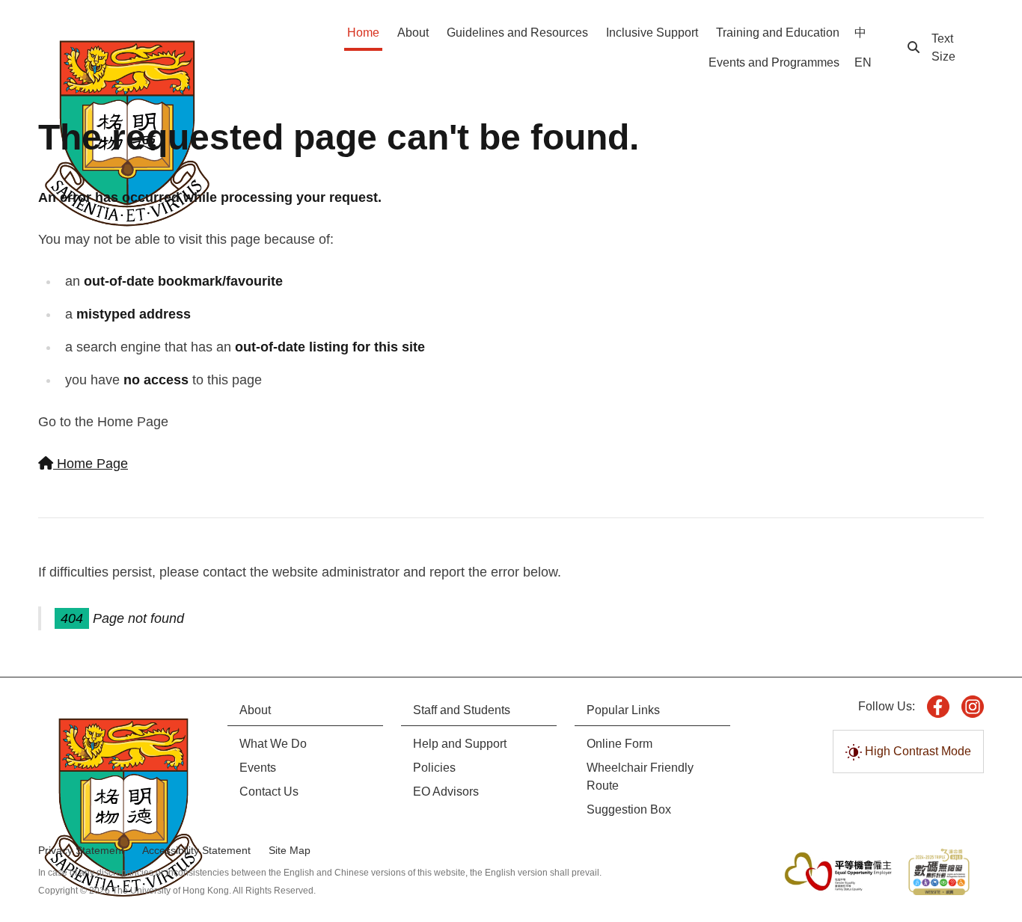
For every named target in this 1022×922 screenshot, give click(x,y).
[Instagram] (972, 706)
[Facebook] (938, 706)
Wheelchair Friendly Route (640, 776)
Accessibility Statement (196, 850)
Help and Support (460, 743)
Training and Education (777, 32)
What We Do (273, 743)
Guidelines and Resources (517, 32)
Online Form (619, 743)
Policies (434, 767)
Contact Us (269, 791)
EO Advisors (446, 791)
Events (257, 767)
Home (363, 32)
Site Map (289, 850)
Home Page (90, 463)
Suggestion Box (629, 809)
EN (863, 62)
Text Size (943, 47)
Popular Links (623, 710)
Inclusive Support (652, 32)
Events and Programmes (774, 62)
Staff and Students (461, 710)
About (413, 32)
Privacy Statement (81, 850)
